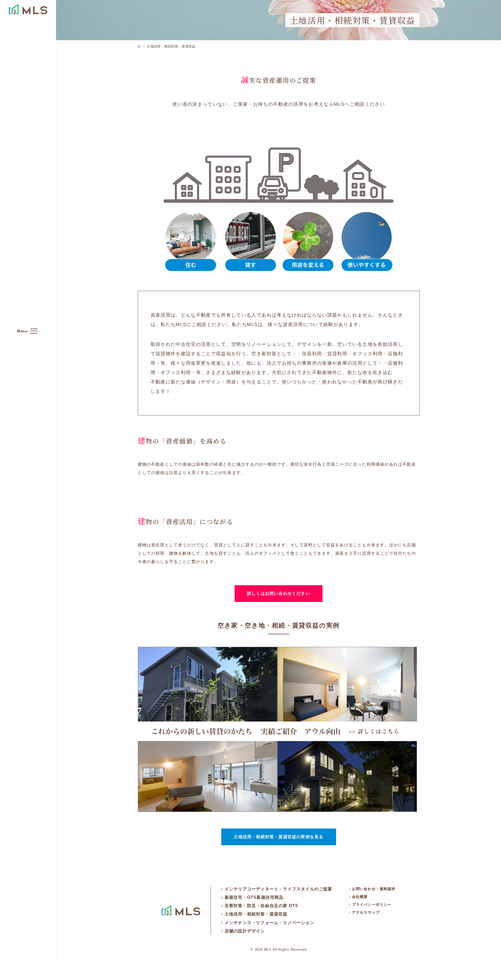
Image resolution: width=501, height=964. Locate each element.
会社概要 (360, 897)
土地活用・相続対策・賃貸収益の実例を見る (279, 837)
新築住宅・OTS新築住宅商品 (254, 897)
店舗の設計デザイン (245, 931)
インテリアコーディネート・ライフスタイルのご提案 (278, 889)
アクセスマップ (366, 912)
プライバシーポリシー (371, 904)
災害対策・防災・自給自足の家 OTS (261, 905)
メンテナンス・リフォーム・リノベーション (269, 922)
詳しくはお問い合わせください (278, 593)
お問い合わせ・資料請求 (373, 889)
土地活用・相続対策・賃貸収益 (256, 914)
